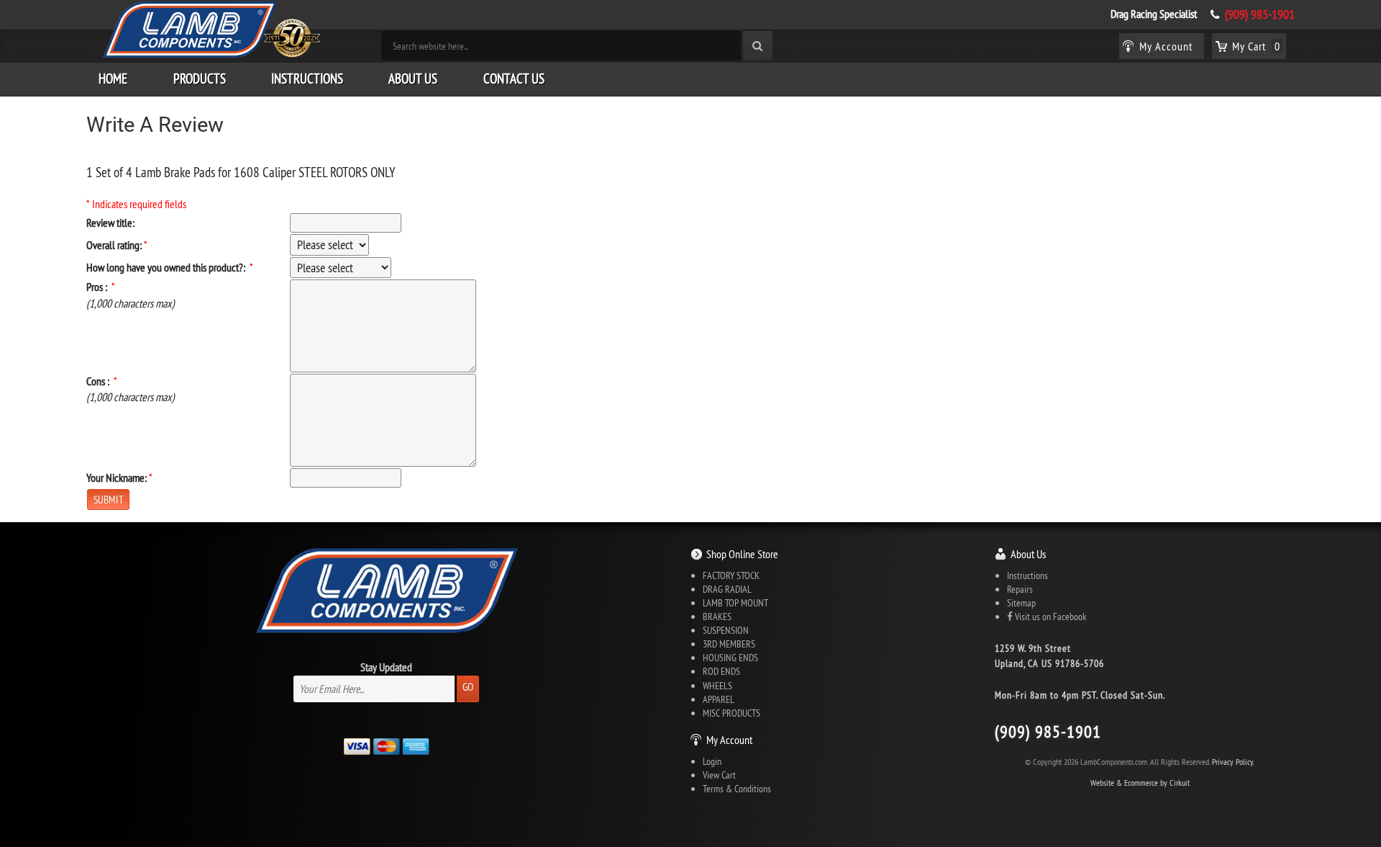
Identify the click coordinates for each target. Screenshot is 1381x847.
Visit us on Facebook (1049, 616)
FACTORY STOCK (731, 575)
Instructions (307, 78)
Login (712, 761)
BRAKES (717, 616)
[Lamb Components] (210, 29)
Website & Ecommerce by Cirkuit (1140, 782)
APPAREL (718, 699)
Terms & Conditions (737, 788)
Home (113, 78)
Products (199, 78)
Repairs (1020, 589)
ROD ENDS (721, 671)
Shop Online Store (742, 554)
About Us (412, 78)
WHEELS (717, 685)
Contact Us (513, 78)
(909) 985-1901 (1260, 14)
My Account (729, 739)
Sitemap (1021, 602)
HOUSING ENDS (730, 657)
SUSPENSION (726, 630)
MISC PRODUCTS (731, 713)
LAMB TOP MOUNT (735, 602)
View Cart (719, 774)
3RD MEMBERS (729, 643)
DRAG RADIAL (727, 589)
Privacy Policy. (1233, 761)
